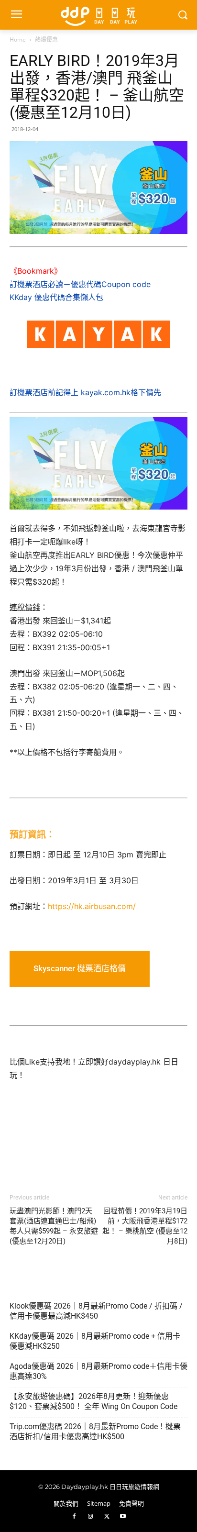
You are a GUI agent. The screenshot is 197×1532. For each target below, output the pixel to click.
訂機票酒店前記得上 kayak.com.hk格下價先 (85, 392)
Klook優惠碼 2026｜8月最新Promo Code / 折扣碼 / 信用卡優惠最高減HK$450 (96, 1311)
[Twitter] (106, 1516)
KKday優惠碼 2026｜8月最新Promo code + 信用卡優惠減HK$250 (95, 1341)
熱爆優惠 (46, 39)
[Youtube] (123, 1516)
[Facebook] (74, 1516)
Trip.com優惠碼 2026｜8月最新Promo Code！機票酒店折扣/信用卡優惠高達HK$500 (95, 1431)
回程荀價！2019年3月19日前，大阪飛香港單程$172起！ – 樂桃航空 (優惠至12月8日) (144, 1226)
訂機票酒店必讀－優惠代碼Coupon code (80, 284)
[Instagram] (90, 1516)
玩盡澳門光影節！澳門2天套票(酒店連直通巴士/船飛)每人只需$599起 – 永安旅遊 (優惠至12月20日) (54, 1226)
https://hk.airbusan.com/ (92, 906)
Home (18, 39)
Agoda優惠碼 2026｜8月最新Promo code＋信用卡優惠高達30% (98, 1371)
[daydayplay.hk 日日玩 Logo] (98, 15)
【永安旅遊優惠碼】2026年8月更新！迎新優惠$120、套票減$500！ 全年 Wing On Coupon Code (93, 1401)
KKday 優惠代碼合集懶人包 (56, 297)
